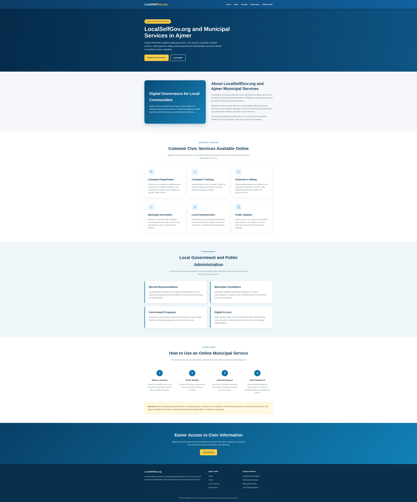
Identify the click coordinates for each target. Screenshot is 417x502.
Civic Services (214, 484)
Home (229, 4)
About (236, 4)
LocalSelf (155, 4)
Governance (255, 4)
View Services (208, 452)
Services (244, 4)
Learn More (178, 58)
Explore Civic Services (156, 57)
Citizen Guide (267, 4)
